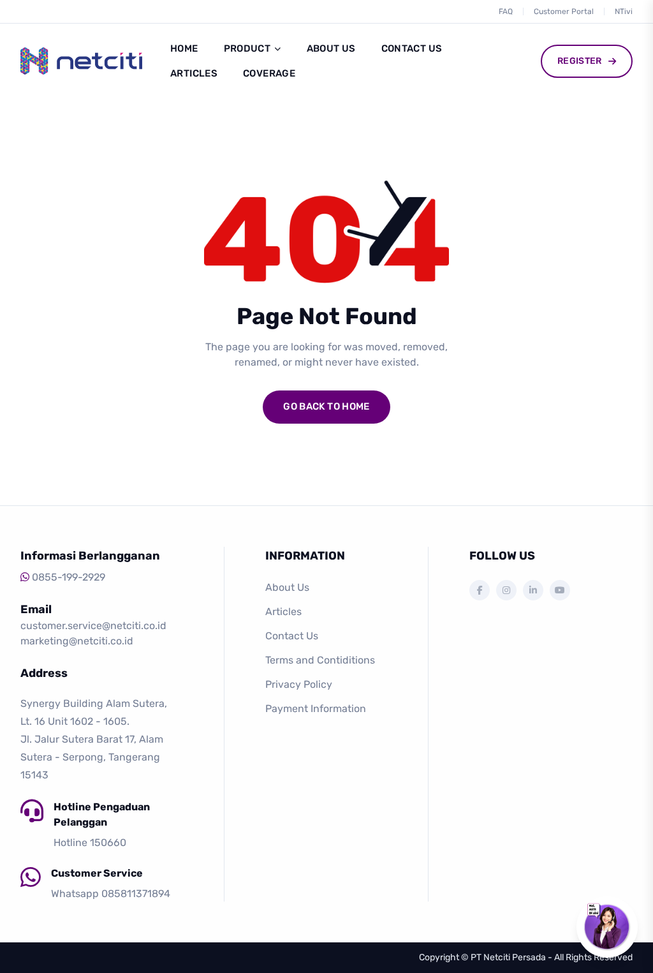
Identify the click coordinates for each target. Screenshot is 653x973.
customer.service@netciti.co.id (93, 626)
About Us (331, 48)
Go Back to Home (326, 406)
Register (579, 61)
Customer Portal (564, 11)
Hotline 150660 (90, 842)
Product (247, 48)
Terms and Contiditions (320, 660)
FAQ (506, 11)
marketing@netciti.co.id (76, 641)
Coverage (269, 73)
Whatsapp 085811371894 (110, 894)
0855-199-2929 (68, 577)
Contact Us (412, 48)
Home (184, 48)
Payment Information (315, 708)
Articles (193, 73)
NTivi (624, 11)
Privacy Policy (298, 684)
